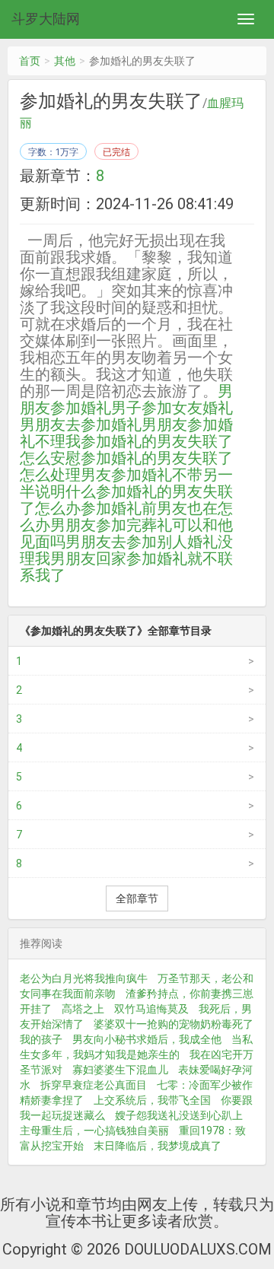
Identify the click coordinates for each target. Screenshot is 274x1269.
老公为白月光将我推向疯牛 (84, 978)
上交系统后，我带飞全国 (152, 1100)
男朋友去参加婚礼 (81, 424)
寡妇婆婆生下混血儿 (120, 1070)
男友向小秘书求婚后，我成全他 (146, 1039)
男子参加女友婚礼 (172, 408)
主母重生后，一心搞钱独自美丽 (94, 1130)
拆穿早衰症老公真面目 (93, 1085)
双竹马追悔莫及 (151, 1009)
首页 (29, 61)
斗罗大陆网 (45, 19)
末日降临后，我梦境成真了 (157, 1146)
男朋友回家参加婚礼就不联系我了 (126, 566)
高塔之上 (83, 1009)
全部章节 (137, 898)
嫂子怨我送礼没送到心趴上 (179, 1115)
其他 (64, 61)
